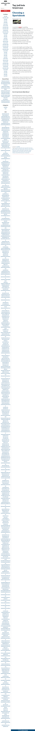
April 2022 (5, 75)
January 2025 (5, 25)
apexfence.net (5, 726)
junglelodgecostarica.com (5, 446)
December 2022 (5, 63)
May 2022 (5, 74)
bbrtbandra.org (5, 166)
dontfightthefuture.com (5, 233)
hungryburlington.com (5, 430)
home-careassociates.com (5, 332)
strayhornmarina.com (6, 382)
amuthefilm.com (6, 394)
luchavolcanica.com (5, 481)
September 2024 (5, 31)
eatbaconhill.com (5, 136)
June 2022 (5, 72)
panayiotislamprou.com (5, 181)
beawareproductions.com (5, 418)
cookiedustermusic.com (5, 476)
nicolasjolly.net (5, 397)
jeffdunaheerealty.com (5, 566)
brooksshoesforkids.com (5, 525)
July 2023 (5, 52)
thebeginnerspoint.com (5, 359)
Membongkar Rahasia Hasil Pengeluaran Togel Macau (5, 88)
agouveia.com (5, 704)
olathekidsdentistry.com (5, 272)
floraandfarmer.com (5, 222)
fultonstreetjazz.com (5, 195)
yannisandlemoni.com (5, 261)
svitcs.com (5, 517)
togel (5, 108)
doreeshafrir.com (5, 414)
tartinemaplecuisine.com (5, 434)
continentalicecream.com (5, 386)
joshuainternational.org (5, 553)
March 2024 (5, 39)
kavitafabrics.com (5, 480)
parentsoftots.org (5, 537)
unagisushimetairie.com (5, 162)
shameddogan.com (5, 536)
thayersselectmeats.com (5, 526)
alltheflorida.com (5, 672)
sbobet (30, 150)
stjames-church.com (5, 411)
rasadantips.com (6, 132)
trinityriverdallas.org (5, 324)
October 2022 (5, 66)
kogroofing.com (5, 176)
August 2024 (5, 33)
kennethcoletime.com (5, 428)
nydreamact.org (5, 161)
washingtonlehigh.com (5, 612)
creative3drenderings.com (5, 539)
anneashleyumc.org (5, 578)
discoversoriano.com (5, 358)
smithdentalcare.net (5, 720)
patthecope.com (5, 515)
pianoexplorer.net (5, 632)
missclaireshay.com (5, 113)
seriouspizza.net (6, 518)
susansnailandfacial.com (5, 555)
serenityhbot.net (6, 552)
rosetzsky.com (5, 407)
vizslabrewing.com (5, 259)
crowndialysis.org (5, 303)
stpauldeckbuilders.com (5, 582)
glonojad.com (5, 408)
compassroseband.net (6, 519)
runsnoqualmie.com (5, 585)
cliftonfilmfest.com (5, 237)
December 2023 (5, 44)
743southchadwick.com (5, 229)
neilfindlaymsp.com (5, 494)
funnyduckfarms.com (5, 689)
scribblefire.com (5, 329)
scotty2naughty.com (5, 412)
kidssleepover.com (5, 140)
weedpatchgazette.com (5, 263)
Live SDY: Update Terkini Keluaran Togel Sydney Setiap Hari (5, 96)
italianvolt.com (5, 255)
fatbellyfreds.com (5, 643)
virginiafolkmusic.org (5, 316)
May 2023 (5, 55)
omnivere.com (5, 131)
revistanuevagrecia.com (5, 409)
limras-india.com (5, 115)
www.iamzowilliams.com (5, 628)
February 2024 (5, 41)
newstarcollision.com (5, 287)
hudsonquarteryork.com (5, 646)
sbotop (17, 151)
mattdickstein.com (5, 545)
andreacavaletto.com (5, 333)
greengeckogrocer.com (5, 294)
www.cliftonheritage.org (5, 597)
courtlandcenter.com (5, 492)
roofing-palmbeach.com (5, 232)
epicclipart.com (5, 169)
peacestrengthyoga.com (5, 567)
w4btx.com (6, 282)
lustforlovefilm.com (5, 396)
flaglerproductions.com (5, 384)
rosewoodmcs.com (5, 621)
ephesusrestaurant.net (5, 640)
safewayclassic (5, 4)
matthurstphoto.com (5, 670)
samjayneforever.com (5, 669)
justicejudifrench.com (6, 424)
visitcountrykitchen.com (5, 449)
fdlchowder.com (5, 589)
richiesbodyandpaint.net (5, 117)
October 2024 (5, 30)
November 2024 (5, 28)
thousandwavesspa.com (5, 491)
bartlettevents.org (5, 196)
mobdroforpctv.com (5, 350)
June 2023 (5, 53)
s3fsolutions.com (5, 223)
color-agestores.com (5, 339)
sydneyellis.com (5, 302)
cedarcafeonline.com (5, 127)
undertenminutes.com (5, 130)
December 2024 (5, 27)
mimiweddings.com (5, 716)
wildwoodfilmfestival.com (5, 189)
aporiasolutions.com (5, 528)
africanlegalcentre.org (6, 400)
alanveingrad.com (5, 452)
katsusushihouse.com (5, 401)
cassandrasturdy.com (5, 351)
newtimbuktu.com (5, 134)
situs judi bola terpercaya (20, 152)
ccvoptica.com (5, 610)
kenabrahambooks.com (5, 392)
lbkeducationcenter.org (5, 323)
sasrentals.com (5, 289)
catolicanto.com (5, 321)
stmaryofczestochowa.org (5, 423)
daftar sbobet (22, 149)
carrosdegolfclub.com (6, 218)
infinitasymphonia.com (5, 399)
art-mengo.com (5, 438)
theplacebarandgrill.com (5, 498)
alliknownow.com (5, 371)
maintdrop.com (5, 172)
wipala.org (5, 340)
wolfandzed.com (6, 616)
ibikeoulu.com (5, 420)
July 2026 (5, 16)
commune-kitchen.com (5, 393)
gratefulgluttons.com (5, 348)
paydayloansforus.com (5, 143)
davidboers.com (5, 543)
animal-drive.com (5, 522)
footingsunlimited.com (5, 583)
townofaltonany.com (5, 460)
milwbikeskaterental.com (5, 457)
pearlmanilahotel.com (6, 170)
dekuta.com (5, 617)
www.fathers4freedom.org (5, 560)
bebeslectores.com (5, 208)
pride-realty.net (5, 682)
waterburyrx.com (5, 499)
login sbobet (26, 150)
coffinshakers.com (5, 422)
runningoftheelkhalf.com (5, 564)
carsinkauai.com (6, 676)
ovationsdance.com (5, 317)
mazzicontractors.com (5, 636)
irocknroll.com (5, 246)
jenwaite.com (5, 691)
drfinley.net (5, 696)
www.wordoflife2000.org (5, 248)
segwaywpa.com (6, 529)
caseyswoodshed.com (5, 509)
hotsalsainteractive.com (5, 123)
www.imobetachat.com (5, 544)
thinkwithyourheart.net (5, 242)
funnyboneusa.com (5, 475)
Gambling (5, 107)
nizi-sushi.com (5, 437)
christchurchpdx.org (5, 390)
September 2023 (5, 49)
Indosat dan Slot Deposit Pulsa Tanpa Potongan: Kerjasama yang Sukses (5, 92)
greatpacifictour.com (5, 488)
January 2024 (5, 42)
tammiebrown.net (5, 441)
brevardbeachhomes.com (5, 225)
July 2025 (5, 19)
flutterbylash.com (5, 687)
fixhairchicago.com (5, 510)
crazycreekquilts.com (5, 388)
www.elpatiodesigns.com (5, 644)
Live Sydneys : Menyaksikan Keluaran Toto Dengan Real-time (5, 101)
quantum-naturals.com (5, 663)
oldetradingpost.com (5, 204)
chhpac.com (5, 710)
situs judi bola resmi (22, 151)
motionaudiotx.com (5, 712)
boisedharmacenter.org (5, 337)
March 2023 (5, 58)
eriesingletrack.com (5, 265)
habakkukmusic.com (5, 549)
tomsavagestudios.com (5, 312)
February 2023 (5, 60)
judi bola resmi (27, 149)
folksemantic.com (5, 252)
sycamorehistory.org (5, 623)
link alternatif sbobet (20, 150)
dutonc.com (5, 442)
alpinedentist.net (5, 177)
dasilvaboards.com (5, 380)
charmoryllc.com (5, 363)
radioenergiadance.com (5, 179)
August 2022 (5, 69)
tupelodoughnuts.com (5, 271)
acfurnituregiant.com (5, 128)
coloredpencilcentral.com (5, 236)
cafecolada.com (5, 356)
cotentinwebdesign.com (5, 203)
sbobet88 (13, 151)
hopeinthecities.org (5, 347)
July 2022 (5, 71)
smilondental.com (5, 286)
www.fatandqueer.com (5, 577)
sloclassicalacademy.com (5, 378)
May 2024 (5, 36)
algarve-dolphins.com (5, 450)
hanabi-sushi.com (5, 615)
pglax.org (5, 461)
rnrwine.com (5, 699)
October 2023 (5, 47)
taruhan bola (27, 152)
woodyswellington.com (5, 642)
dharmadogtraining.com (5, 711)
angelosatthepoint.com (5, 502)
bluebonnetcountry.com (5, 168)
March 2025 (5, 24)
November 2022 (5, 64)
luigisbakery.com (5, 613)
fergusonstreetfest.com (5, 668)
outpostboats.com (5, 344)
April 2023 (5, 57)
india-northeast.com (5, 230)
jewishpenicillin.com (5, 310)
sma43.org (5, 598)
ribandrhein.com (5, 318)
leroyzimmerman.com (5, 695)
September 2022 (5, 68)
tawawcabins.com (5, 251)
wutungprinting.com (5, 454)
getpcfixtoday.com (5, 165)
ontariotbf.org (5, 153)
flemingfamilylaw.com (6, 697)
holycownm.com (5, 483)
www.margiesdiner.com (5, 587)
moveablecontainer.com (5, 198)
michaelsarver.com (5, 293)
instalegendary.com (5, 154)
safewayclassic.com (5, 146)
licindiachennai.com (5, 119)
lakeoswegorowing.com (5, 700)
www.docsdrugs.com (5, 586)
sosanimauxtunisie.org (5, 174)
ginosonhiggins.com (5, 453)
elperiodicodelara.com (5, 116)
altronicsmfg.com (5, 135)
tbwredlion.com (5, 659)
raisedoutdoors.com (5, 241)
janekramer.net (5, 435)
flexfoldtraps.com (5, 571)
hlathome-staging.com (5, 295)
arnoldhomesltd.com (5, 234)
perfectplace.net (6, 325)
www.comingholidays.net (5, 361)
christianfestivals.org (5, 447)
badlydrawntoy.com (5, 547)
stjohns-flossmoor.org (6, 473)
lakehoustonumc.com (6, 548)
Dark (5, 1)
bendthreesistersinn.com (5, 472)
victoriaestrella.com (5, 490)
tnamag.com (5, 524)
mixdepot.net (5, 620)
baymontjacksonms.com (5, 458)
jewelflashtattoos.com (6, 164)
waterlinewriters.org (5, 534)
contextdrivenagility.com (5, 419)
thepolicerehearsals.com (5, 370)
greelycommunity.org (5, 403)
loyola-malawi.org (5, 342)
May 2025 (5, 20)
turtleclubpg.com (5, 487)
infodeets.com (5, 121)
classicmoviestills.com (5, 355)
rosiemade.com (5, 270)
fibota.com (5, 647)
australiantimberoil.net (5, 210)
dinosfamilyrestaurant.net (5, 211)
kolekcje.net (5, 320)
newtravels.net (5, 142)
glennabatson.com (5, 381)
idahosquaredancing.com (5, 249)
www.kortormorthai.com (5, 575)
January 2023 (5, 61)
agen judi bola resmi (15, 149)
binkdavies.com (5, 389)
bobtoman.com (5, 173)
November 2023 (5, 46)
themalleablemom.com (5, 427)
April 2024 (5, 38)
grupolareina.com (5, 199)
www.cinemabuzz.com (5, 619)
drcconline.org (5, 496)
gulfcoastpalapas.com (5, 530)
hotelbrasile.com (6, 193)
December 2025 (5, 17)
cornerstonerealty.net (5, 624)
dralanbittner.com (5, 260)
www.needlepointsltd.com (5, 590)
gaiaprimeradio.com (5, 439)
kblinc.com (6, 264)
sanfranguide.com (5, 362)
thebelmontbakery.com (5, 145)
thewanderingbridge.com (5, 426)
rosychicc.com (5, 343)
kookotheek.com (5, 180)
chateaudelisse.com (5, 185)
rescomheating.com (5, 715)
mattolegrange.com (5, 445)
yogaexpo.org (5, 331)
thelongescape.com (5, 443)
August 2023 (5, 50)
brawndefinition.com (5, 385)
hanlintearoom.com (5, 688)
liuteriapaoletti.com (5, 465)
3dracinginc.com (5, 365)
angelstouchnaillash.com (5, 283)
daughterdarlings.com (6, 120)
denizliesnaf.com (5, 511)
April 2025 (5, 22)
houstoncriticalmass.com (5, 366)
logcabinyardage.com (5, 541)
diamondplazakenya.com (5, 658)
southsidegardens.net (5, 634)
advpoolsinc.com (5, 500)
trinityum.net (5, 635)
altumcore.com (5, 521)
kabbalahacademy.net (5, 284)
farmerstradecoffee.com (5, 540)
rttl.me (5, 714)
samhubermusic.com (5, 725)
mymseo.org (5, 708)
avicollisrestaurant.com (5, 495)
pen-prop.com (5, 556)
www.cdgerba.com (5, 649)
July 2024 (5, 35)
